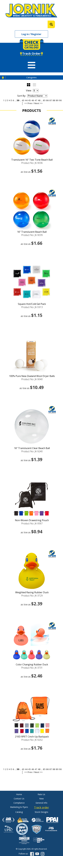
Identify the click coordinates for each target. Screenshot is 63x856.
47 (36, 100)
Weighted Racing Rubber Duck (32, 592)
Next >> (38, 103)
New (41, 798)
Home (19, 794)
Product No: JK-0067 (32, 523)
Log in (25, 34)
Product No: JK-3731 (32, 667)
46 (32, 100)
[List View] (34, 84)
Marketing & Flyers (19, 807)
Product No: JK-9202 (32, 739)
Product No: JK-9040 (32, 379)
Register (36, 34)
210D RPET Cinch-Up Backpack (32, 736)
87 (50, 100)
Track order (41, 807)
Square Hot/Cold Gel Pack (32, 304)
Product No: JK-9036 (32, 163)
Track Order (31, 53)
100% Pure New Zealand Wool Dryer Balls (32, 376)
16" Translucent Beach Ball (32, 231)
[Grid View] (28, 84)
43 (23, 100)
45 (29, 100)
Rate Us (41, 794)
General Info (41, 802)
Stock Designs (41, 812)
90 (60, 100)
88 (54, 100)
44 (26, 100)
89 (57, 100)
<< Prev (28, 103)
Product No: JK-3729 (32, 595)
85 (44, 100)
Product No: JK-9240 (32, 451)
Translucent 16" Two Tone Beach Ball (32, 159)
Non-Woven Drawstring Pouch (32, 520)
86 (47, 100)
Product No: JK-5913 (32, 307)
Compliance (19, 802)
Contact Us (19, 798)
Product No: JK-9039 (32, 235)
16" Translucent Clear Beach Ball (32, 448)
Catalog (19, 812)
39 (18, 100)
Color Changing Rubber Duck (32, 664)
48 (39, 100)
